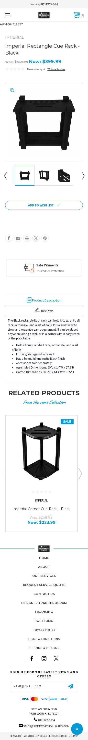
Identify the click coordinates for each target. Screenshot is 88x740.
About (44, 567)
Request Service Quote (44, 585)
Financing (44, 612)
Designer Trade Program (44, 603)
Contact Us (44, 594)
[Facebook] (8, 238)
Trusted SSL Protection (50, 271)
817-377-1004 (49, 4)
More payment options (44, 216)
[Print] (27, 238)
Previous (5, 175)
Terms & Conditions (44, 639)
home (44, 558)
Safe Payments (47, 265)
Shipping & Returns (44, 648)
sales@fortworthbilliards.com (46, 726)
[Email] (18, 238)
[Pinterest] (45, 238)
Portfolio (44, 621)
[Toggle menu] (13, 15)
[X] (36, 238)
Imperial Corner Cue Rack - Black (41, 509)
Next (83, 175)
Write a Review (56, 69)
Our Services (44, 576)
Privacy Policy (44, 630)
